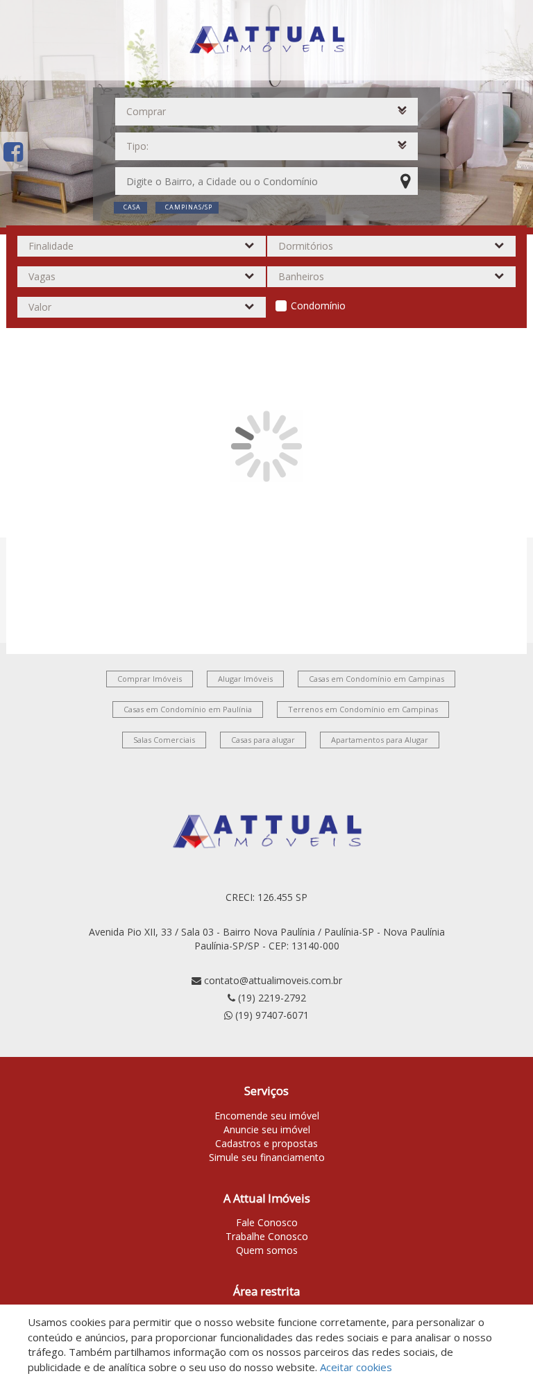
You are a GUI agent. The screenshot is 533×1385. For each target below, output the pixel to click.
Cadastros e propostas (266, 1143)
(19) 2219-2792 (272, 997)
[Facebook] (13, 151)
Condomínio (318, 305)
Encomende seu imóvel (266, 1115)
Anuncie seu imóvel (266, 1129)
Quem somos (267, 1250)
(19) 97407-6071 (272, 1015)
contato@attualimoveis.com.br (273, 980)
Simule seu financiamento (267, 1157)
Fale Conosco (267, 1222)
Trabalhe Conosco (267, 1236)
